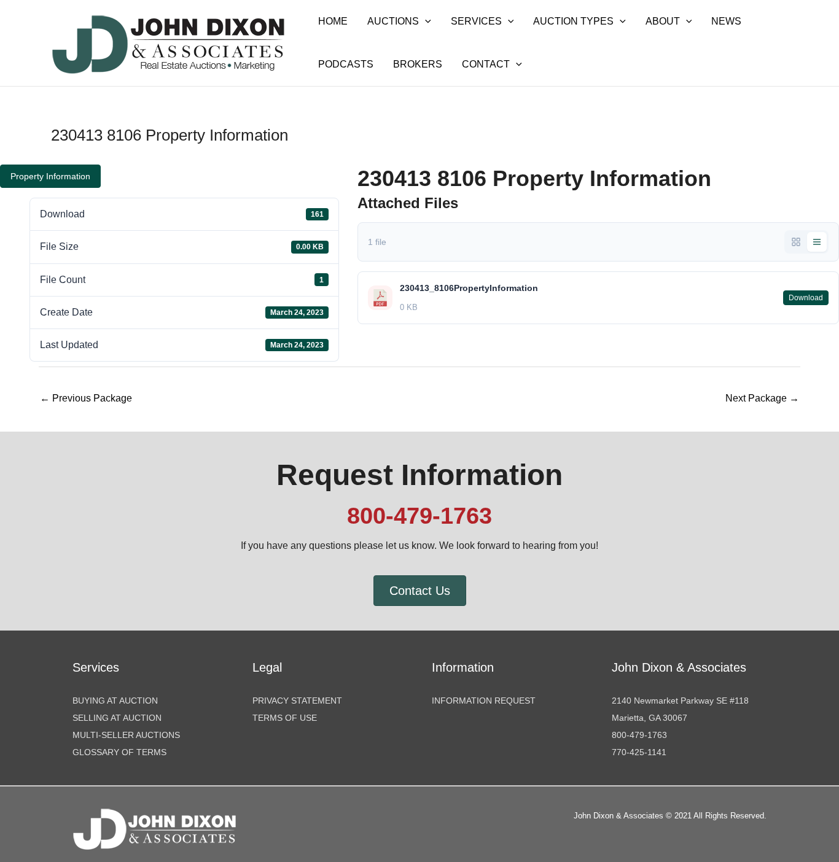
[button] (425, 21)
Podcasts (345, 64)
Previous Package (86, 398)
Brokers (417, 64)
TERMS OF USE (284, 718)
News (726, 21)
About (663, 21)
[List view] (817, 242)
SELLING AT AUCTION (117, 718)
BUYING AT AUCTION (115, 700)
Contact (486, 64)
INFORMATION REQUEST (484, 700)
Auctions (393, 21)
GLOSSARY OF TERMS (119, 752)
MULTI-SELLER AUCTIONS (126, 735)
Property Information (50, 176)
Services (476, 21)
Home (333, 21)
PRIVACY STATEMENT (297, 700)
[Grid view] (796, 242)
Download (806, 297)
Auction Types (573, 21)
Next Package (762, 398)
